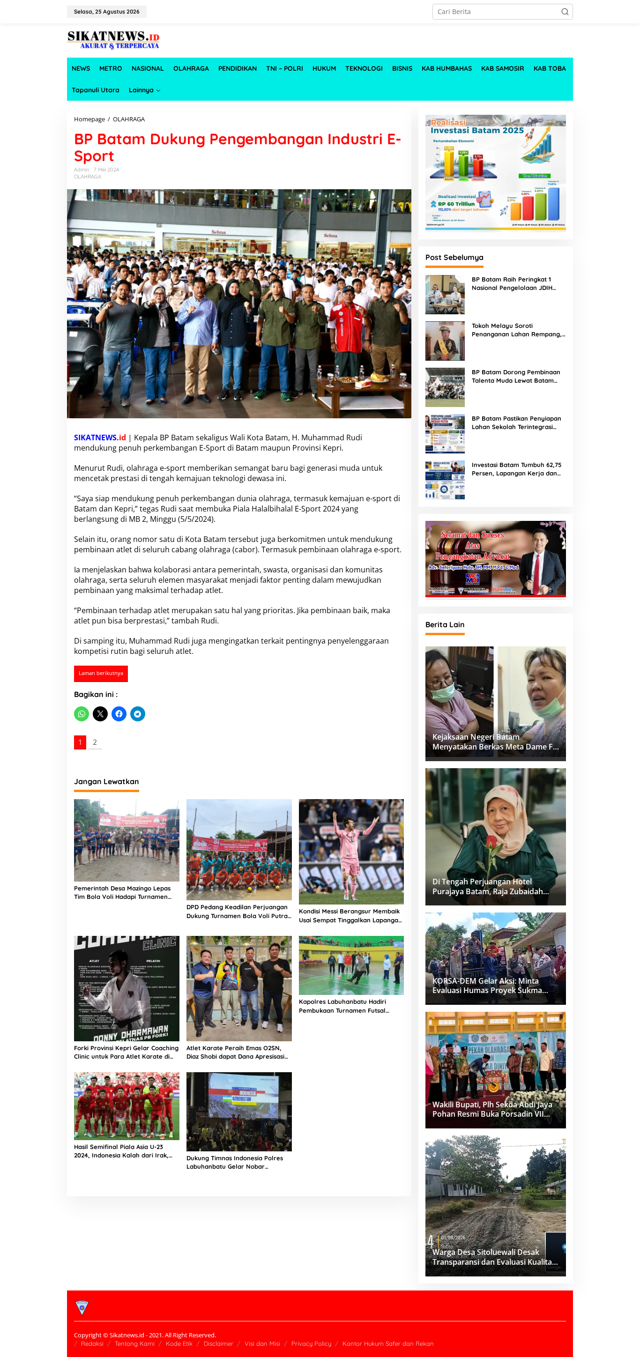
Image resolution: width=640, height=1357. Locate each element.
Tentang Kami (135, 1343)
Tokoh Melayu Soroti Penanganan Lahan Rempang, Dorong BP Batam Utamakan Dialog (517, 330)
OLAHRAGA (87, 176)
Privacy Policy (311, 1343)
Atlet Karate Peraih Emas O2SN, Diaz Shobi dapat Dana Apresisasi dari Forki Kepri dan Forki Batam (235, 1052)
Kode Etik (179, 1343)
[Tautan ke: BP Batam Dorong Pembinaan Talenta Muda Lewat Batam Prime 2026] (445, 386)
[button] (565, 12)
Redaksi (92, 1343)
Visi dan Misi (262, 1343)
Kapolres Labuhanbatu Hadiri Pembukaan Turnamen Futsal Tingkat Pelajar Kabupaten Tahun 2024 (349, 1006)
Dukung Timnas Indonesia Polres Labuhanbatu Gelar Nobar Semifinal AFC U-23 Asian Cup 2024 (237, 1162)
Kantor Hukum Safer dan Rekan (388, 1343)
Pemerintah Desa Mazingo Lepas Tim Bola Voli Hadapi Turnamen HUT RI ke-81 (122, 892)
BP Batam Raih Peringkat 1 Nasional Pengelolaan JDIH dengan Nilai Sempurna (512, 283)
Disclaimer (218, 1343)
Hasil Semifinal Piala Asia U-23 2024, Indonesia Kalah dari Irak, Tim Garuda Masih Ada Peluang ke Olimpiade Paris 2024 (125, 1151)
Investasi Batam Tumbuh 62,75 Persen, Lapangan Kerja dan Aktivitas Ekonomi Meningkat (516, 469)
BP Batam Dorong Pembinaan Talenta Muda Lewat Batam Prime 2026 (516, 376)
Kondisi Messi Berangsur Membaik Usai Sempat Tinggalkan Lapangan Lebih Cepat (350, 915)
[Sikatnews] (114, 39)
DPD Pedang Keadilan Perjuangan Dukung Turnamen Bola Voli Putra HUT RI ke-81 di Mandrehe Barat (237, 911)
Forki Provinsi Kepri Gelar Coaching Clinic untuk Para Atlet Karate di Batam (126, 1052)
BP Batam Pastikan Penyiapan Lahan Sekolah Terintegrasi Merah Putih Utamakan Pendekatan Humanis (516, 423)
